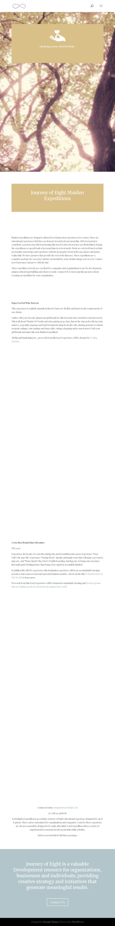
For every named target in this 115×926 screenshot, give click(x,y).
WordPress (78, 921)
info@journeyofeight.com (66, 807)
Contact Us (57, 902)
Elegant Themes (51, 921)
